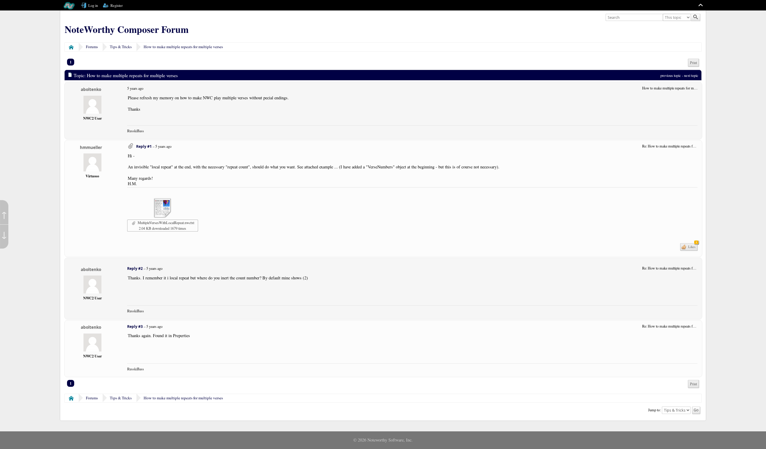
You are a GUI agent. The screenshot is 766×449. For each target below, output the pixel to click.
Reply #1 (144, 146)
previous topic (670, 75)
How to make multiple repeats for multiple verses (183, 46)
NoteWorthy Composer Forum (127, 29)
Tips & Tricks (121, 46)
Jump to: (654, 409)
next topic (691, 75)
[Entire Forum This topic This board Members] (677, 18)
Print (693, 62)
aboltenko (91, 89)
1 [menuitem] (71, 62)
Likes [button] (692, 246)
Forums (92, 46)
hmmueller (91, 147)
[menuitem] (693, 63)
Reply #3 (135, 326)
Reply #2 (135, 268)
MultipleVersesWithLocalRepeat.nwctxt (165, 222)
